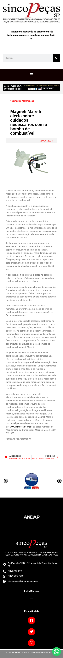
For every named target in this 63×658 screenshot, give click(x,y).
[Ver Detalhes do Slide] (31, 87)
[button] (31, 74)
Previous (59, 481)
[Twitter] (31, 631)
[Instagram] (31, 642)
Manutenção (28, 101)
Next (6, 481)
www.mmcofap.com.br (21, 426)
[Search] (56, 58)
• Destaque (15, 101)
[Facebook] (31, 620)
